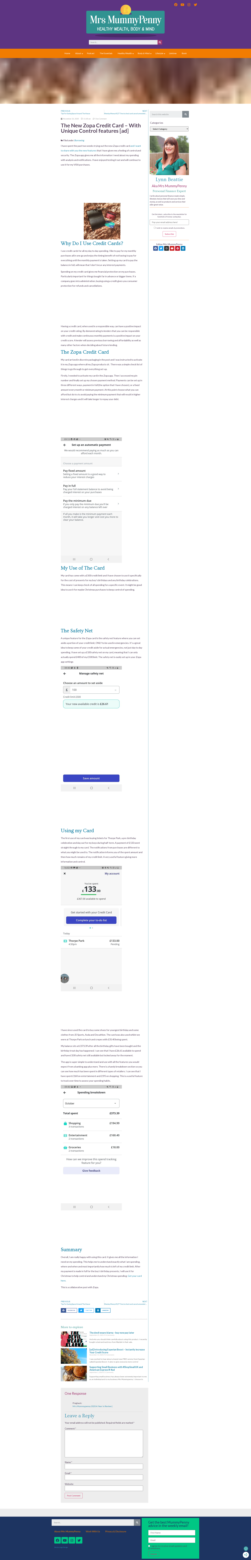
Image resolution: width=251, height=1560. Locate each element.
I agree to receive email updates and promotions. (167, 1547)
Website (69, 1484)
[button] (69, 1310)
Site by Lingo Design (61, 1547)
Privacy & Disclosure (115, 1531)
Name (68, 1462)
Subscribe (169, 234)
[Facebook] (155, 248)
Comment (70, 1428)
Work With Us (93, 1531)
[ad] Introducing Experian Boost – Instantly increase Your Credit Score (117, 1351)
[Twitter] (161, 248)
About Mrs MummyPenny (67, 1531)
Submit (153, 1554)
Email (68, 1473)
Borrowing (79, 140)
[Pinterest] (177, 248)
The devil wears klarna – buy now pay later (111, 1332)
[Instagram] (166, 248)
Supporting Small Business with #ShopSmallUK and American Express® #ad (116, 1368)
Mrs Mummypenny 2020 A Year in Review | (92, 1406)
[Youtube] (172, 248)
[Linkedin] (183, 248)
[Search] (160, 42)
